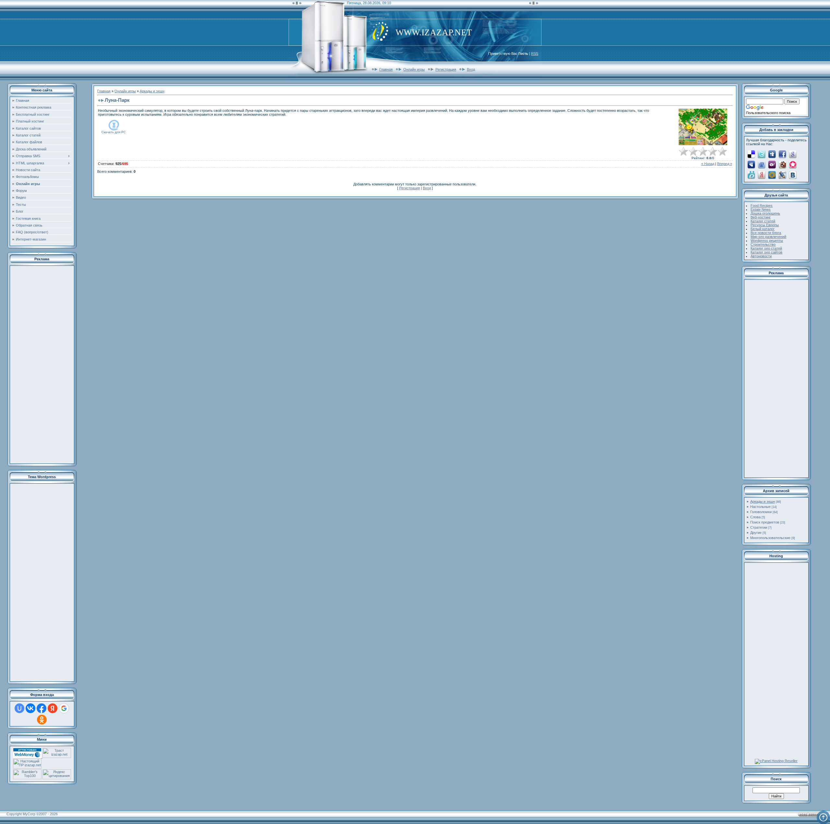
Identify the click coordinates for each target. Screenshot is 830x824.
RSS (534, 53)
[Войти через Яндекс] (52, 708)
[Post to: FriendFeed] (761, 164)
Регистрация (445, 69)
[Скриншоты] (703, 127)
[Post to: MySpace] (751, 164)
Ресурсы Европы (765, 225)
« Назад (707, 164)
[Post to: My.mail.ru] (772, 175)
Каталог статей (763, 221)
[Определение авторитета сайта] (56, 757)
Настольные (760, 507)
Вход (471, 69)
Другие (756, 533)
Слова (755, 517)
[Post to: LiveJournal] (782, 175)
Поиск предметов (764, 522)
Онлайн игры (414, 69)
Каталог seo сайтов (766, 252)
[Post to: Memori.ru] (793, 164)
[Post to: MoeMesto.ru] (751, 175)
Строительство (763, 244)
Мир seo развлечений (768, 237)
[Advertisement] (42, 364)
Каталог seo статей (766, 248)
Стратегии (758, 527)
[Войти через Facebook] (41, 708)
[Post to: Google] (793, 154)
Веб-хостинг (761, 217)
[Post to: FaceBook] (782, 154)
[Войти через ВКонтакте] (30, 708)
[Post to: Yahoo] (772, 164)
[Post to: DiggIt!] (772, 154)
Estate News (761, 209)
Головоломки (761, 512)
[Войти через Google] (64, 708)
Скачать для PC (113, 132)
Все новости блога (766, 233)
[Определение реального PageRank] (27, 767)
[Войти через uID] (19, 708)
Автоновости (761, 256)
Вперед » (724, 164)
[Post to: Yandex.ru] (761, 175)
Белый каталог (763, 229)
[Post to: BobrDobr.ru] (782, 164)
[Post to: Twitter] (761, 154)
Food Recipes (762, 205)
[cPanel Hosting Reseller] (776, 761)
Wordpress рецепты (767, 240)
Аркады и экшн (152, 91)
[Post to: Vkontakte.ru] (793, 175)
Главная (386, 69)
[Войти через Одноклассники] (42, 719)
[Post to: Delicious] (751, 154)
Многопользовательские (770, 538)
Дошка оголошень (765, 213)
